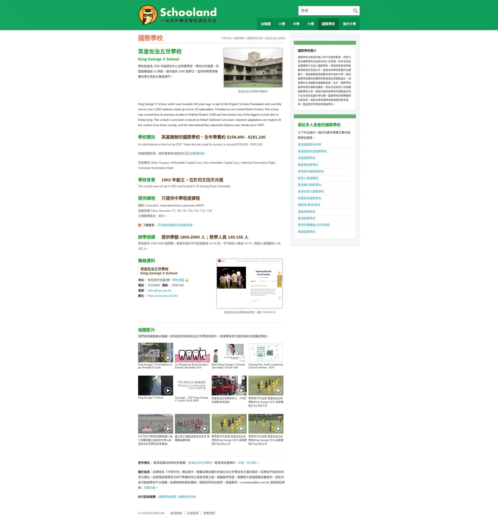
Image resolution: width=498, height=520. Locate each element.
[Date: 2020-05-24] (192, 385)
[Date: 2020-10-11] (155, 385)
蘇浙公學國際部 (308, 178)
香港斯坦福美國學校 (311, 171)
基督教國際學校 (308, 164)
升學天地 (226, 38)
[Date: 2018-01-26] (229, 385)
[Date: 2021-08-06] (192, 352)
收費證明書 (196, 153)
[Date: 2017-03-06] (155, 424)
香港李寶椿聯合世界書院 (314, 225)
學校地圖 (178, 280)
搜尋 (304, 11)
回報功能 (150, 487)
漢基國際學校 (306, 211)
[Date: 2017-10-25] (265, 385)
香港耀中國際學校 (309, 184)
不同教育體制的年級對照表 (174, 225)
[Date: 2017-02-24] (192, 424)
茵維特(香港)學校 (309, 204)
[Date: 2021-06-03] (265, 352)
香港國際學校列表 (309, 144)
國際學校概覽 (167, 496)
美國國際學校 (306, 231)
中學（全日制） (247, 462)
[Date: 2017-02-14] (229, 424)
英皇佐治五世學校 (275, 38)
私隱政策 (193, 513)
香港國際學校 (306, 218)
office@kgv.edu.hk (159, 290)
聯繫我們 (209, 513)
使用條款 (176, 513)
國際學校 (239, 38)
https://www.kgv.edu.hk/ (163, 295)
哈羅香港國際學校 (309, 198)
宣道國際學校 (306, 158)
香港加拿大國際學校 (311, 191)
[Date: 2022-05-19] (155, 352)
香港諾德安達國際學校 (312, 151)
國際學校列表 (254, 38)
